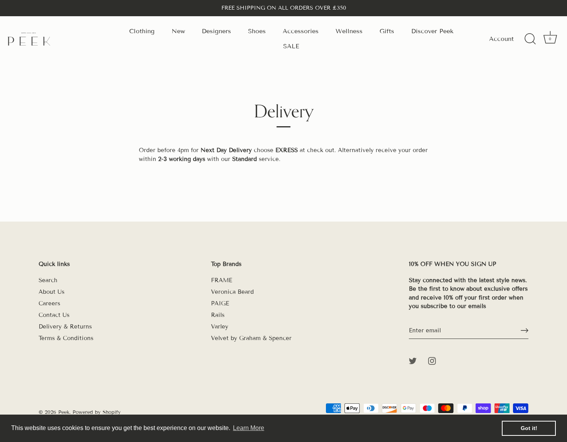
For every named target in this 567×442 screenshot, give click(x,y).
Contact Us (54, 315)
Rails (217, 315)
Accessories (301, 31)
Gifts (387, 31)
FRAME (221, 280)
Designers (216, 31)
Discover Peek (432, 31)
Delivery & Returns (65, 326)
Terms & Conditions (66, 338)
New (178, 31)
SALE (291, 46)
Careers (49, 303)
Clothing (142, 31)
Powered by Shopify (97, 412)
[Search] (529, 38)
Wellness (349, 31)
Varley (219, 326)
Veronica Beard (232, 291)
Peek (63, 412)
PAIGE (220, 303)
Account (501, 38)
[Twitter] (413, 360)
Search (48, 280)
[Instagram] (432, 360)
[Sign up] (524, 330)
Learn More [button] (248, 428)
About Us (51, 291)
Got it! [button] (529, 428)
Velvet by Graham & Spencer (251, 338)
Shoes (257, 31)
